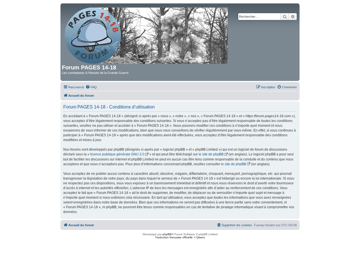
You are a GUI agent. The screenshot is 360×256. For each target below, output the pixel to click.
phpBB (167, 234)
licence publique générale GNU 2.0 (117, 154)
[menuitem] (91, 87)
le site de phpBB (211, 154)
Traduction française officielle (174, 237)
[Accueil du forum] (146, 34)
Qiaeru (200, 237)
